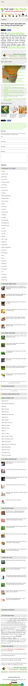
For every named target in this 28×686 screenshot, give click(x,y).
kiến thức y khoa (7, 127)
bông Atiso (6, 618)
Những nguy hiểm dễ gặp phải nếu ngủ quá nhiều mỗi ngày (16, 477)
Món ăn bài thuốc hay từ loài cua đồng (16, 534)
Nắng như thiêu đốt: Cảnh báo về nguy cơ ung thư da (16, 310)
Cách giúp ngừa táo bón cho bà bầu (15, 484)
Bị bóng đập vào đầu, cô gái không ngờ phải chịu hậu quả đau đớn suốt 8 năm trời (16, 287)
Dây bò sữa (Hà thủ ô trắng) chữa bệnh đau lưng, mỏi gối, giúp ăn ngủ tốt (16, 367)
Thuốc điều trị (12, 128)
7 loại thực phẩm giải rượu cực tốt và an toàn (16, 302)
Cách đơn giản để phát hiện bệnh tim (16, 469)
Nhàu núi (19, 629)
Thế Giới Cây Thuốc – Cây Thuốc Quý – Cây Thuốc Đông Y (16, 680)
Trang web (3, 146)
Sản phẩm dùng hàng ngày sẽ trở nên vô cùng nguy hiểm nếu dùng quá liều (16, 576)
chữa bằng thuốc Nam (13, 126)
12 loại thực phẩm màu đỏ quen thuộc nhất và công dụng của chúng (16, 519)
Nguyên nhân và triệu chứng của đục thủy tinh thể (16, 325)
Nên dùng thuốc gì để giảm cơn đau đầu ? (13, 90)
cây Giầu (24, 622)
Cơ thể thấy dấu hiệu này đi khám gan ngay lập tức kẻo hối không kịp (16, 295)
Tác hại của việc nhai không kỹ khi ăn (12, 67)
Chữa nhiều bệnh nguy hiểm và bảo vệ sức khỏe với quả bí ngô (16, 542)
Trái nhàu (5, 643)
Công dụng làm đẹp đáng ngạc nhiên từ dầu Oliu (16, 374)
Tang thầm (5, 634)
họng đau (10, 629)
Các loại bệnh (12, 124)
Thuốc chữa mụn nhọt (8, 636)
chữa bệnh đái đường (18, 619)
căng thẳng (21, 108)
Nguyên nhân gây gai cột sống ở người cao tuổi (16, 493)
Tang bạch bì (21, 631)
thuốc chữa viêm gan (19, 640)
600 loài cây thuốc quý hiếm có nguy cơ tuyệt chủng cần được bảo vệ (16, 583)
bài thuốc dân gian (5, 123)
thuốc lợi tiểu (14, 642)
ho (23, 627)
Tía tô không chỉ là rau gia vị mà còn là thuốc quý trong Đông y (16, 549)
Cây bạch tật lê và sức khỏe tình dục (16, 560)
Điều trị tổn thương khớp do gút (11, 64)
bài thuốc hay (12, 123)
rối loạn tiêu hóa (15, 33)
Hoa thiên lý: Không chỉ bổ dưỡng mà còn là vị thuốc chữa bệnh (16, 568)
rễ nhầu (14, 630)
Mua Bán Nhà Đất (8, 386)
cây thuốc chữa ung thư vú (11, 627)
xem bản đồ (19, 664)
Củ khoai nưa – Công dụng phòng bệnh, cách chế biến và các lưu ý (15, 511)
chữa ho (23, 620)
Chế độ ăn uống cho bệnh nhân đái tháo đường (15, 462)
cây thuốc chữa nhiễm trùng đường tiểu (16, 624)
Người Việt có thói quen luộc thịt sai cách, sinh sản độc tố (15, 591)
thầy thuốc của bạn (22, 127)
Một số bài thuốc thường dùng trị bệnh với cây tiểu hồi (16, 527)
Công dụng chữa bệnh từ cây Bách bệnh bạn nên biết (15, 344)
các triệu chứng (18, 124)
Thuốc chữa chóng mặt (17, 634)
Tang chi (4, 632)
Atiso (2, 618)
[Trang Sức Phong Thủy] (14, 59)
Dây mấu (19, 627)
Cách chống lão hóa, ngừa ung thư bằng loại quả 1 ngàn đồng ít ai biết (15, 317)
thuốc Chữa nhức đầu (11, 637)
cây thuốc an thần (9, 623)
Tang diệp (12, 632)
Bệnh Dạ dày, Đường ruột (6, 27)
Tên (2, 136)
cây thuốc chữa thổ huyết (14, 625)
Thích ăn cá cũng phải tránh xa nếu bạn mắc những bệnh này (15, 599)
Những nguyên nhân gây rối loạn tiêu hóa (13, 66)
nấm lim (5, 630)
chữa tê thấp (12, 622)
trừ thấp (8, 643)
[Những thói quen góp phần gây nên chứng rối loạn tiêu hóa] (14, 74)
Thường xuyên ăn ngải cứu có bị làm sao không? (16, 351)
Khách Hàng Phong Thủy (11, 394)
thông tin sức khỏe (5, 128)
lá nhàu (16, 629)
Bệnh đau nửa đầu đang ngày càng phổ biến (14, 78)
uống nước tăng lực (19, 128)
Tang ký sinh (21, 632)
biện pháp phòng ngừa (20, 123)
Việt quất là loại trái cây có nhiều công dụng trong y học (16, 336)
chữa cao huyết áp (4, 620)
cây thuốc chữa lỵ (18, 623)
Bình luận (3, 151)
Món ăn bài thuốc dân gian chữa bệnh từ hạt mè (16, 359)
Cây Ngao (3, 623)
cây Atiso (19, 622)
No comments (16, 27)
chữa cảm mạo (14, 620)
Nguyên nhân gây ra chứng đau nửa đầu (13, 80)
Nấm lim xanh (9, 630)
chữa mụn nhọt (3, 622)
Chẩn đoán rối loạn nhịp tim (13, 500)
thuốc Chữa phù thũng (9, 640)
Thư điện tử (4, 141)
